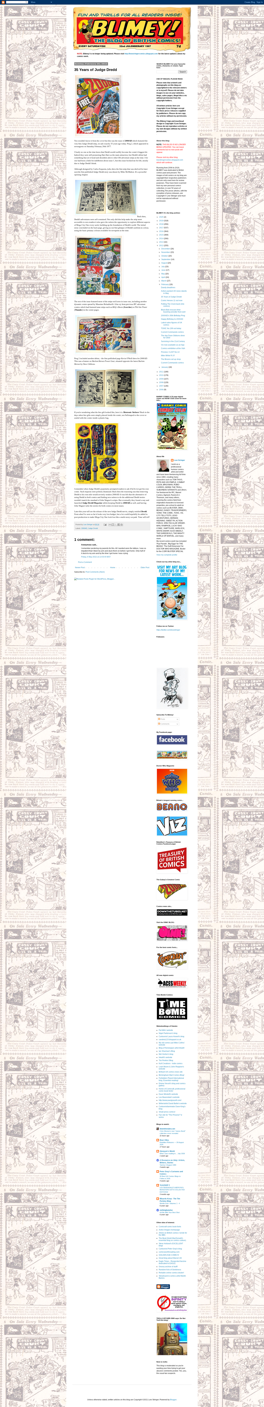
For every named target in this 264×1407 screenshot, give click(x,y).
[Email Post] (105, 524)
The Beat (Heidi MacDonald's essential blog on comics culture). (172, 1239)
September (166, 259)
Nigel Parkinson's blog (168, 1033)
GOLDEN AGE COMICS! (169, 1255)
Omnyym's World (167, 1151)
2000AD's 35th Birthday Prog (173, 316)
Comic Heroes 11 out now (171, 300)
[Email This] (110, 524)
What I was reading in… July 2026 (172, 1153)
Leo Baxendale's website (169, 1097)
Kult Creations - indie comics (170, 1063)
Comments (164, 724)
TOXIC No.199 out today (171, 328)
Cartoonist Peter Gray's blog (170, 1249)
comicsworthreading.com (169, 1252)
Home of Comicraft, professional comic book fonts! (172, 1090)
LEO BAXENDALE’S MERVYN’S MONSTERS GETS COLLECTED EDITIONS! (172, 1190)
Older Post (145, 567)
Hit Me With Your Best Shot (170, 1212)
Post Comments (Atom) (95, 572)
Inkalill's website (165, 1057)
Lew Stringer (179, 460)
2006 (161, 390)
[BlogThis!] (112, 524)
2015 (161, 235)
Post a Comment (85, 562)
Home (112, 567)
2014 (161, 238)
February (165, 284)
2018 (161, 224)
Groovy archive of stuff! (168, 1267)
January (165, 367)
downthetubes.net (167, 1129)
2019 (161, 221)
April (163, 277)
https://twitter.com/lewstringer (168, 630)
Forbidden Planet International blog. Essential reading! (171, 1079)
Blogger (173, 1400)
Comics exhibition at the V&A (173, 348)
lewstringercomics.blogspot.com (169, 160)
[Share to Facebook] (118, 524)
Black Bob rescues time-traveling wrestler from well (173, 311)
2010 (161, 375)
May (163, 274)
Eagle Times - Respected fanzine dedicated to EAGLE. (172, 1262)
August (164, 263)
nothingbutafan (166, 1210)
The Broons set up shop (171, 359)
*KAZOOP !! (165, 1185)
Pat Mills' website (166, 1030)
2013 (161, 242)
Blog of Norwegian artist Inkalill (171, 1048)
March (164, 281)
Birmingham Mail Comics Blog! (171, 1075)
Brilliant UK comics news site (171, 1072)
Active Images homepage (169, 1230)
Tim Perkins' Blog (166, 1060)
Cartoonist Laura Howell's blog (171, 1036)
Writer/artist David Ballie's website (173, 1103)
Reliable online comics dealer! (171, 1273)
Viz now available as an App (172, 345)
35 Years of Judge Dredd (171, 297)
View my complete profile (166, 555)
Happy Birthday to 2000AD (172, 319)
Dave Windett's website (168, 1094)
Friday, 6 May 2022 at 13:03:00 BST (96, 557)
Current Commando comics (172, 332)
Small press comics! (167, 1112)
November (165, 252)
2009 (161, 379)
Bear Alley (164, 1140)
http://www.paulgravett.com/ (170, 1100)
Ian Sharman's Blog (167, 1051)
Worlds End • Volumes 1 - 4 (170, 1203)
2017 (161, 228)
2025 (161, 217)
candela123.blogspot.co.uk (170, 1039)
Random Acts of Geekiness (170, 1270)
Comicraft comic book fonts (170, 1227)
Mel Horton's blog (166, 1054)
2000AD (84, 528)
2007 (161, 386)
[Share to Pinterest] (121, 524)
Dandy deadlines (168, 287)
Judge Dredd (93, 528)
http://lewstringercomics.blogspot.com (141, 54)
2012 (161, 245)
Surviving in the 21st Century (173, 341)
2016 (161, 231)
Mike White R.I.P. (168, 355)
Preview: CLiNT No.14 (170, 352)
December (165, 249)
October (164, 256)
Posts (162, 719)
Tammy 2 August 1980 (168, 1165)
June (163, 270)
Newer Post (80, 567)
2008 (161, 382)
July (163, 267)
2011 (161, 372)
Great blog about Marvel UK (170, 1258)
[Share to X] (115, 524)
